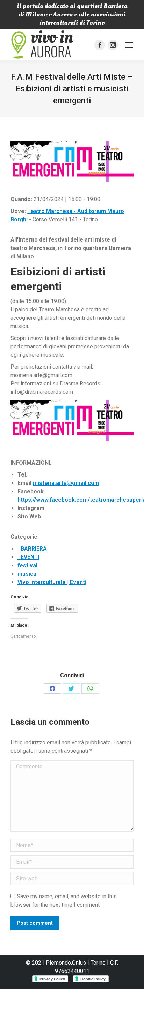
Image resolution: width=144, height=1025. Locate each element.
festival (27, 565)
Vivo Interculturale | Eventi (51, 582)
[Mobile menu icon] (129, 45)
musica (26, 573)
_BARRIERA (32, 548)
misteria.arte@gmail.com (66, 483)
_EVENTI (28, 557)
